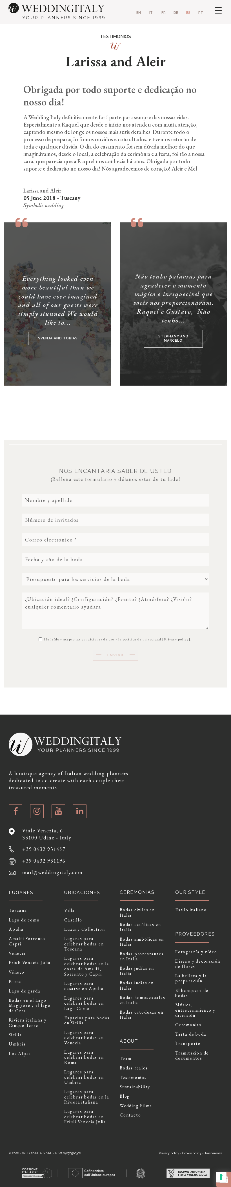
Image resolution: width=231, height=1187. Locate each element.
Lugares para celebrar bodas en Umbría (84, 1077)
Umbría (17, 1044)
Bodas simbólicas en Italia (142, 942)
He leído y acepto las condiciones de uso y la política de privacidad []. (117, 639)
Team (126, 1058)
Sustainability (135, 1086)
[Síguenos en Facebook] (15, 811)
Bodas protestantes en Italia (141, 956)
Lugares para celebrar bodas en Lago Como (84, 1003)
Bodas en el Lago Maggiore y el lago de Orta (29, 1005)
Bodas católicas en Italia (140, 927)
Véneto (17, 972)
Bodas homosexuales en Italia (142, 1000)
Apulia (16, 929)
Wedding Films (136, 1105)
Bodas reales (134, 1068)
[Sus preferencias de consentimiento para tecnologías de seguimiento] (221, 1177)
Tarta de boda (190, 1034)
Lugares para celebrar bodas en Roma (84, 1057)
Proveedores (195, 934)
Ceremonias (188, 1024)
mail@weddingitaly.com (52, 872)
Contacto (130, 1115)
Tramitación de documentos (192, 1056)
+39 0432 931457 (44, 849)
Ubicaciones (82, 892)
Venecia (17, 953)
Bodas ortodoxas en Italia (141, 1015)
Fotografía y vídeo (196, 951)
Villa (69, 910)
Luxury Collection (84, 929)
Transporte (188, 1043)
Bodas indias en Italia (137, 985)
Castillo (73, 920)
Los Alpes (20, 1053)
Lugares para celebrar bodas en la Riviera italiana (86, 1097)
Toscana (18, 910)
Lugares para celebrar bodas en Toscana (84, 944)
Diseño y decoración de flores (197, 964)
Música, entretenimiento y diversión (195, 1010)
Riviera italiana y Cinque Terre (27, 1023)
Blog (125, 1096)
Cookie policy (191, 1153)
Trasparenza (213, 1153)
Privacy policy (176, 639)
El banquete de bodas (191, 993)
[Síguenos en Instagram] (37, 811)
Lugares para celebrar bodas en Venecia (84, 1037)
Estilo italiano (191, 909)
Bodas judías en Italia (137, 971)
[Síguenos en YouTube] (58, 811)
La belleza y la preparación (191, 978)
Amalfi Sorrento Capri (27, 941)
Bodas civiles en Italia (137, 912)
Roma (15, 981)
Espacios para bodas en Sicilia (87, 1020)
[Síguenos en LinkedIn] (79, 811)
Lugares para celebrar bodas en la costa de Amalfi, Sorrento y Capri (86, 966)
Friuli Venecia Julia (30, 962)
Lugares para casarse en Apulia (84, 986)
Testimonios (133, 1077)
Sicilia (15, 1034)
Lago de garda (24, 991)
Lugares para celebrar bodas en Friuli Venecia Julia (85, 1116)
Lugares (21, 892)
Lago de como (24, 920)
